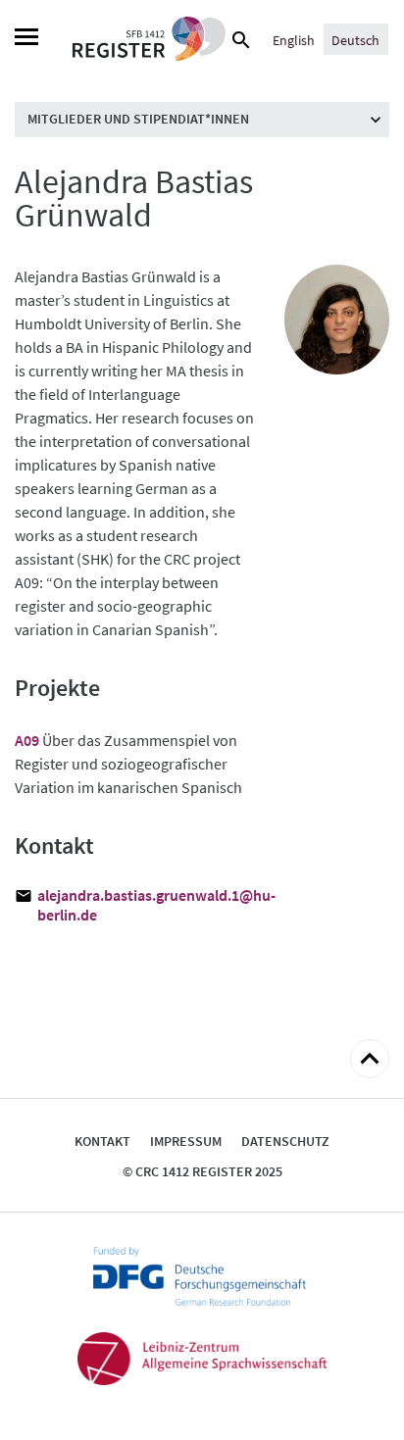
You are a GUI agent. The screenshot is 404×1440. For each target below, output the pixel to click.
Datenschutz (285, 1141)
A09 (27, 740)
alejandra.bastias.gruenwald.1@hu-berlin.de (146, 904)
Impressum (186, 1141)
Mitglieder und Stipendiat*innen (138, 118)
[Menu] (26, 39)
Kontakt (102, 1141)
